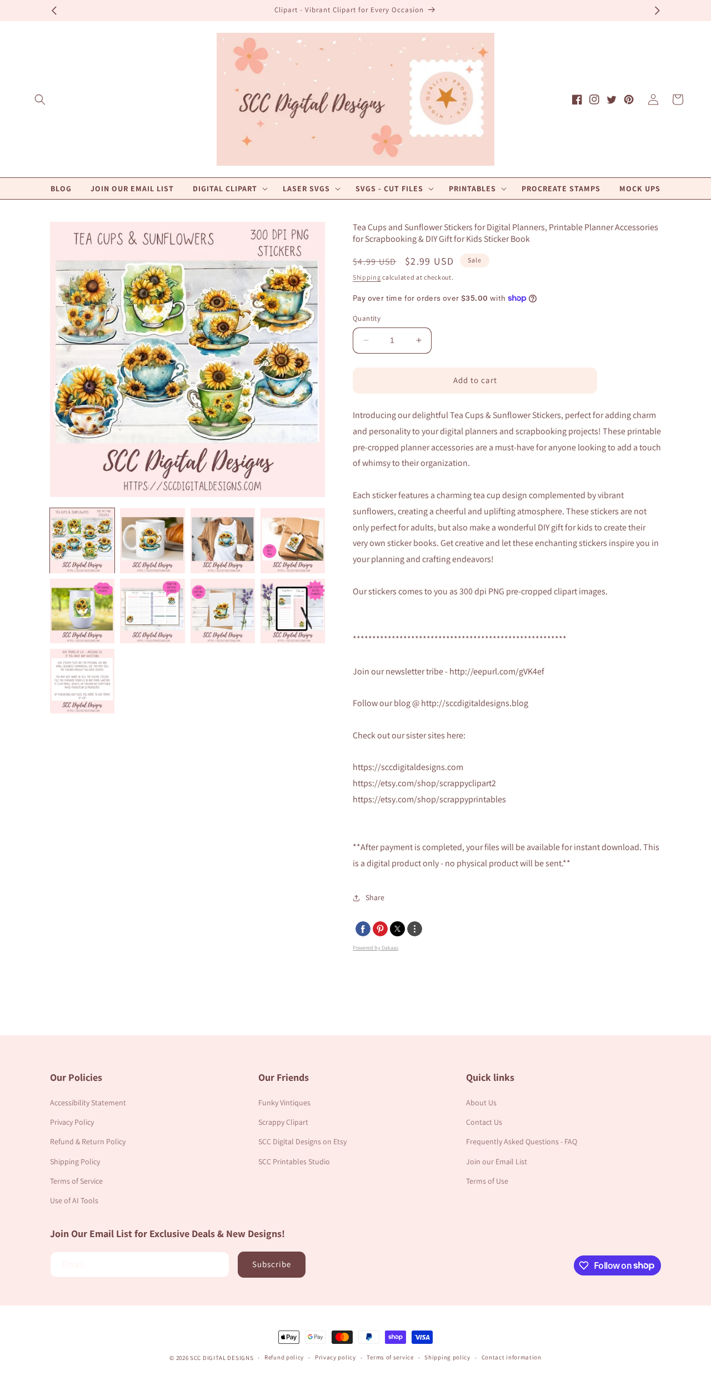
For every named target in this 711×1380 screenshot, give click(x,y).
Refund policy (284, 1357)
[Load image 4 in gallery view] (293, 540)
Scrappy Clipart (283, 1122)
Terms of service (390, 1357)
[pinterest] (380, 928)
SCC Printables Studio (294, 1161)
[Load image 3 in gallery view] (223, 540)
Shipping (367, 277)
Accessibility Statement (88, 1103)
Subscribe (271, 1264)
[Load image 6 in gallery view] (152, 611)
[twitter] (397, 928)
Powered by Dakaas (375, 947)
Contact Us (484, 1122)
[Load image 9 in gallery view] (82, 681)
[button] (40, 99)
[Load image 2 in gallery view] (152, 540)
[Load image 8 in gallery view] (293, 611)
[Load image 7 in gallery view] (223, 611)
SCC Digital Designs (221, 1358)
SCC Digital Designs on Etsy (302, 1141)
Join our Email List (496, 1161)
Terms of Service (76, 1181)
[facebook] (363, 928)
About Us (481, 1103)
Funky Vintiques (284, 1103)
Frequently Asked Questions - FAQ (521, 1141)
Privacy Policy (72, 1122)
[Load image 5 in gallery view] (82, 611)
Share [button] (374, 897)
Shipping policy (447, 1357)
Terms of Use (487, 1181)
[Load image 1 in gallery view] (82, 540)
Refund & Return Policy (88, 1141)
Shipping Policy (75, 1161)
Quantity (366, 318)
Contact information (512, 1357)
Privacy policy (335, 1357)
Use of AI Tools (74, 1200)
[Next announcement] (657, 10)
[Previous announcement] (54, 10)
